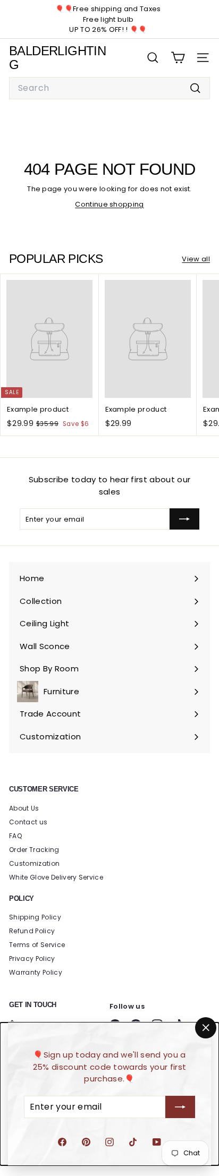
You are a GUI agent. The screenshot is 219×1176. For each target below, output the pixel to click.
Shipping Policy (35, 917)
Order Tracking (34, 849)
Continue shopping (109, 204)
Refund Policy (32, 930)
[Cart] (177, 57)
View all (196, 259)
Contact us (28, 821)
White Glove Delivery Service (56, 877)
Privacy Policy (32, 958)
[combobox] (109, 88)
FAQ (15, 835)
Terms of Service (37, 944)
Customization (34, 863)
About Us (24, 808)
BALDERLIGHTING (57, 58)
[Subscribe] (180, 1107)
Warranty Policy (35, 972)
